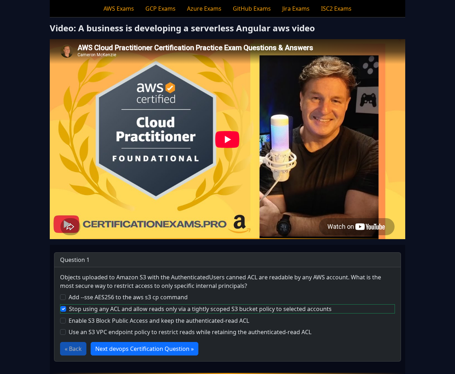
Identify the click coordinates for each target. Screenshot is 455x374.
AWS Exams (118, 8)
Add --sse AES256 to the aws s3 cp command (128, 297)
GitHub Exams (252, 8)
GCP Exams (160, 8)
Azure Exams (204, 8)
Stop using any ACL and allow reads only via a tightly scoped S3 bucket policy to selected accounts (200, 309)
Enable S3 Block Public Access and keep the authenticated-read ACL (159, 321)
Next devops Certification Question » (144, 349)
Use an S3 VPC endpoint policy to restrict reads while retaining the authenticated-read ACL (190, 332)
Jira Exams (296, 8)
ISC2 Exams (336, 8)
